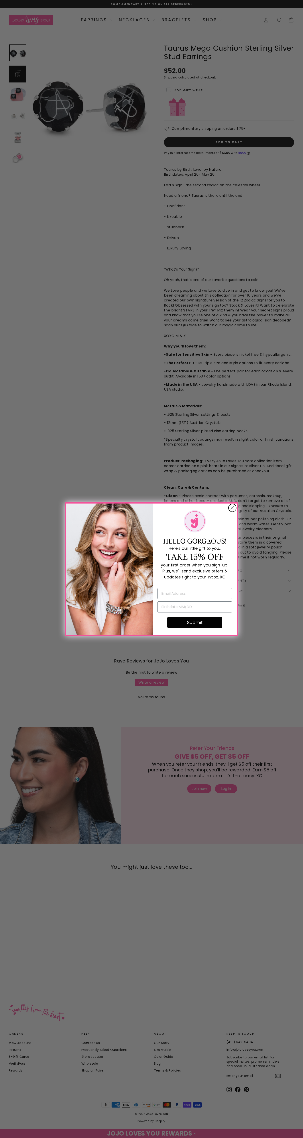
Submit (195, 622)
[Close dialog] (232, 508)
